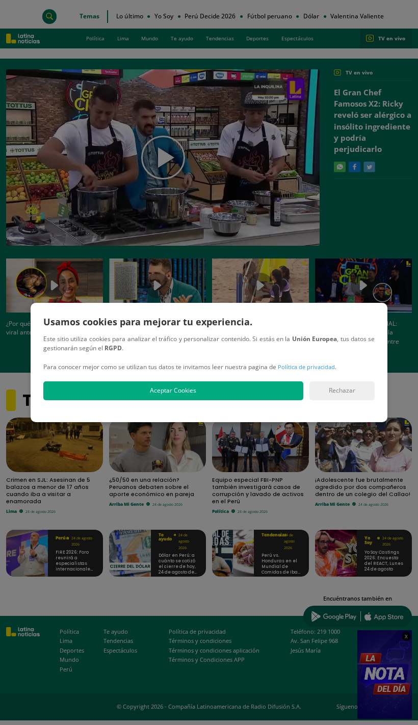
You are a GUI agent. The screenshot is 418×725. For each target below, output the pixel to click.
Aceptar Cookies (173, 390)
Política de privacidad (306, 367)
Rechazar (342, 390)
